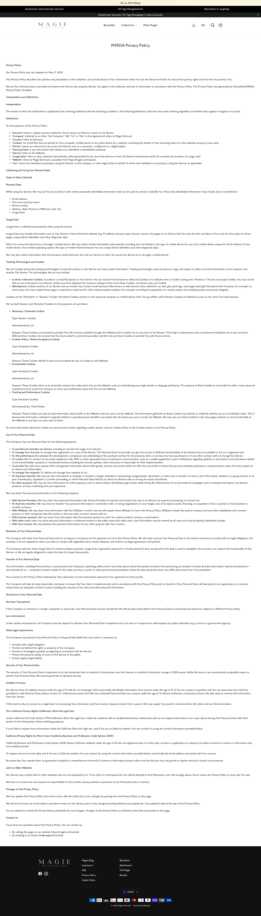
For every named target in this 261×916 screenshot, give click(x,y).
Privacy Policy (89, 875)
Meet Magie (150, 25)
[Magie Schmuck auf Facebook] (40, 873)
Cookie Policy (88, 880)
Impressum (87, 865)
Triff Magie (125, 870)
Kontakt (123, 875)
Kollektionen (126, 865)
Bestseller (109, 25)
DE (203, 25)
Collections (128, 25)
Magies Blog (88, 860)
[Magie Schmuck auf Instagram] (46, 873)
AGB (84, 870)
